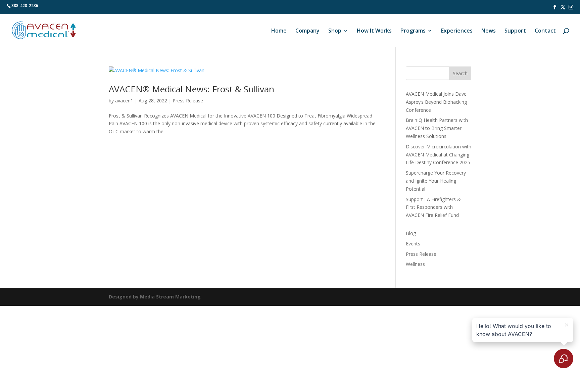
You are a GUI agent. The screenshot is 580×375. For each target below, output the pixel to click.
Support (515, 31)
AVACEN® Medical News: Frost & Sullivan (191, 89)
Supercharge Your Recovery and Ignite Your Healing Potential (436, 181)
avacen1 (124, 100)
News (488, 31)
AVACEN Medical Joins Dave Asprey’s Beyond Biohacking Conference (436, 102)
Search (460, 73)
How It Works (374, 31)
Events (413, 243)
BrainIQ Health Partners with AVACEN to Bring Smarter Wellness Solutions (437, 128)
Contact (545, 31)
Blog (411, 233)
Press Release (188, 100)
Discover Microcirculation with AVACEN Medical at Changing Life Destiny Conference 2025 (438, 154)
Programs (413, 31)
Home (279, 31)
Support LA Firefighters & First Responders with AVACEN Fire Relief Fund (433, 207)
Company (307, 31)
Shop (334, 31)
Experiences (457, 31)
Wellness (415, 264)
